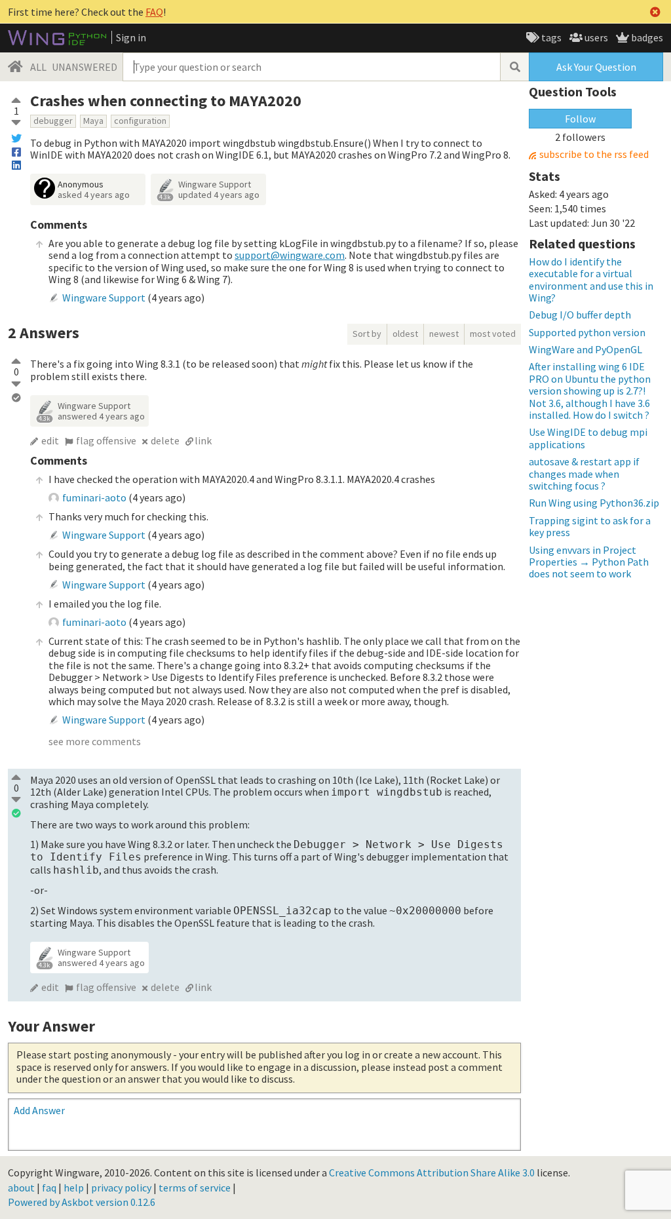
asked (94, 195)
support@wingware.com (290, 254)
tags (550, 37)
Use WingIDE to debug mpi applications (588, 437)
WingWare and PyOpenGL (585, 349)
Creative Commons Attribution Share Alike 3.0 (432, 1172)
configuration (140, 120)
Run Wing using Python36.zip (594, 502)
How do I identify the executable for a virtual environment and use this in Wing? (591, 279)
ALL (38, 66)
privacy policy (121, 1187)
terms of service (195, 1187)
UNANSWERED (84, 66)
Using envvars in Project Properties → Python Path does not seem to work (589, 562)
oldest (405, 333)
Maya (93, 120)
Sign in (131, 37)
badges (646, 37)
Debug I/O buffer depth (580, 314)
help (74, 1187)
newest (444, 333)
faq (49, 1187)
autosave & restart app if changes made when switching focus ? (584, 473)
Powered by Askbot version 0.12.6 (81, 1202)
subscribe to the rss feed (594, 154)
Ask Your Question (596, 66)
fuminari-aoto (94, 497)
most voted (493, 333)
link (203, 440)
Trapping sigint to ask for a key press (590, 526)
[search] (514, 66)
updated (218, 195)
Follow (580, 118)
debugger (53, 120)
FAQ (154, 11)
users (595, 37)
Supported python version (587, 332)
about (21, 1187)
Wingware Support (214, 184)
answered (101, 416)
